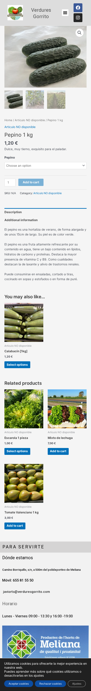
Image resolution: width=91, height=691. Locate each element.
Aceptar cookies (19, 683)
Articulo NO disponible (30, 120)
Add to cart (31, 182)
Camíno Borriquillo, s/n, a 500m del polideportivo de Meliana (41, 569)
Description (13, 212)
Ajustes (76, 683)
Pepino (9, 157)
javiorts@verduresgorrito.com (26, 592)
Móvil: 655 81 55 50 (17, 580)
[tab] (45, 212)
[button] (65, 12)
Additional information (21, 220)
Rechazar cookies (50, 683)
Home (8, 120)
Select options (17, 364)
